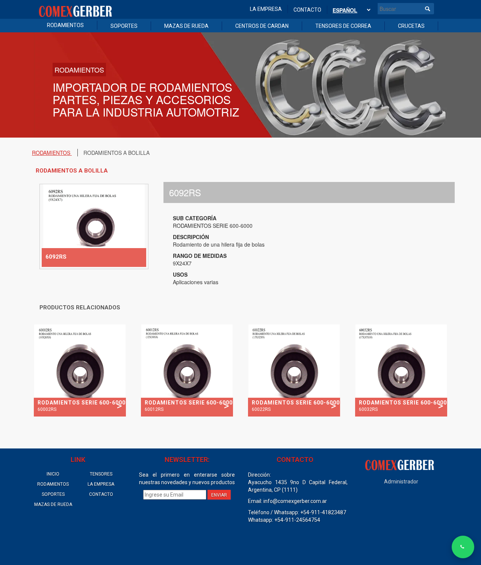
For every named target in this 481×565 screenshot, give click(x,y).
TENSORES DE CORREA (343, 26)
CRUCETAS (411, 26)
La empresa (266, 9)
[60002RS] (80, 369)
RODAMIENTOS (65, 25)
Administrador (401, 482)
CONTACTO (101, 494)
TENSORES (101, 474)
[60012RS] (187, 369)
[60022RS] (294, 369)
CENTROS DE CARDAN (262, 26)
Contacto (307, 10)
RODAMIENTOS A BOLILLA (116, 152)
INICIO (53, 474)
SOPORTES (124, 26)
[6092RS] (94, 225)
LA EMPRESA (101, 484)
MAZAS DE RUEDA (186, 26)
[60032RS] (401, 369)
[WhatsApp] (463, 547)
